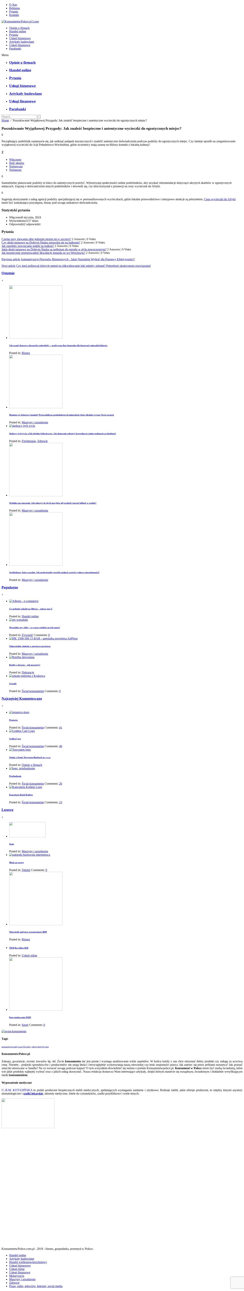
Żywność (27, 635)
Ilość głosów (16, 163)
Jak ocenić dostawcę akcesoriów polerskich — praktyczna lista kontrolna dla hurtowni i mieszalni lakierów (58, 345)
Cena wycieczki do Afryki (220, 199)
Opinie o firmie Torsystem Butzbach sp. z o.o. (30, 757)
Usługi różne (29, 955)
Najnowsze (16, 166)
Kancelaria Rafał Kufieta (21, 795)
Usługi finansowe (19, 45)
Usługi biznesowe (20, 38)
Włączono (15, 159)
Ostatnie (8, 273)
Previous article (11, 259)
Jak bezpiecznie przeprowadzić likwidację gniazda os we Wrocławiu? (43, 252)
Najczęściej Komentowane (22, 699)
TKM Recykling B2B (18, 948)
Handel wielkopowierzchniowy (28, 1262)
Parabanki (15, 48)
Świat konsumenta (33, 691)
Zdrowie (42, 441)
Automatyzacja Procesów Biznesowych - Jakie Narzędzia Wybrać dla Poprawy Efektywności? (78, 259)
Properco (13, 720)
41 (60, 727)
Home (5, 120)
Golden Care (15, 739)
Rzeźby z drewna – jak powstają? (24, 665)
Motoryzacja (16, 1275)
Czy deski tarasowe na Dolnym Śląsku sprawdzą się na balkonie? (41, 242)
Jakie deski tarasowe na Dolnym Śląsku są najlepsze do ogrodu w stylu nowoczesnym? (54, 249)
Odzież (26, 870)
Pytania (13, 11)
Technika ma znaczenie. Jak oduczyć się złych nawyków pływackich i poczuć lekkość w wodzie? (52, 503)
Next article (8, 265)
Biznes (26, 353)
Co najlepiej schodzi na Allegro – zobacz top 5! (30, 609)
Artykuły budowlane (21, 41)
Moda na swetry (16, 862)
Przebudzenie (15, 776)
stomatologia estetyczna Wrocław (16, 1047)
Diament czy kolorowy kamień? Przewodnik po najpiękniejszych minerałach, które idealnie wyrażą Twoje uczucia (61, 415)
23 (60, 802)
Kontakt (14, 15)
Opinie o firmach (19, 28)
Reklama (14, 8)
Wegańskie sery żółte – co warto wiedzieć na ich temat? (34, 627)
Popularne (10, 587)
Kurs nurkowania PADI (20, 1017)
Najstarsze (15, 169)
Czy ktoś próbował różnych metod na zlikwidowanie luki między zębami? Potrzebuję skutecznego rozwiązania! (83, 265)
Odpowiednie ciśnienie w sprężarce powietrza (30, 646)
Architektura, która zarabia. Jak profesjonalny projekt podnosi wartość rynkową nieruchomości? (54, 572)
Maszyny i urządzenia (35, 422)
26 (60, 783)
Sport (25, 1024)
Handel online (17, 31)
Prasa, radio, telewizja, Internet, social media (36, 1286)
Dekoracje (28, 672)
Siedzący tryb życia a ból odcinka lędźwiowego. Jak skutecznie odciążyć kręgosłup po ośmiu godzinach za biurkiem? (62, 433)
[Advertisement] (122, 1189)
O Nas (13, 4)
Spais (11, 844)
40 (60, 746)
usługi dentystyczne (40, 1047)
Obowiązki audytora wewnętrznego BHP (28, 932)
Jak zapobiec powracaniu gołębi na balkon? (28, 246)
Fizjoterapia (29, 441)
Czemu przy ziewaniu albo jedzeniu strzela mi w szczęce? (36, 239)
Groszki (12, 683)
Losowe (7, 810)
